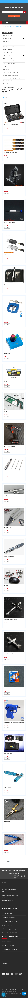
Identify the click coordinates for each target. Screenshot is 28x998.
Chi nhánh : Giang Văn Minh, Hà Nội (9, 932)
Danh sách (6, 97)
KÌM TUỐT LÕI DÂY (7, 527)
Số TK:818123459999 (6, 941)
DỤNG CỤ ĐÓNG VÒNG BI (9, 556)
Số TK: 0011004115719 (7, 925)
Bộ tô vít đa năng (8, 284)
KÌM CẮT (5, 846)
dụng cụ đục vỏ (7, 787)
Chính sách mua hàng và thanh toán (10, 870)
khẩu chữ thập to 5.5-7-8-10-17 (10, 619)
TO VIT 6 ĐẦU (6, 472)
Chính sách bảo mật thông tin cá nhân (15, 872)
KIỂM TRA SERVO (7, 353)
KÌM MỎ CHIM (6, 495)
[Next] (13, 861)
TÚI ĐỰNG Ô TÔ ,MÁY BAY (9, 753)
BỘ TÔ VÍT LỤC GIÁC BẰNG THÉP (10, 152)
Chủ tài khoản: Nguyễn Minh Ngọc (9, 929)
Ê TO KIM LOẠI (6, 188)
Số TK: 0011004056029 (7, 913)
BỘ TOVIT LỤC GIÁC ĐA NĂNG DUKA (11, 124)
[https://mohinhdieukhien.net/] (14, 7)
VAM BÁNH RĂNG (7, 319)
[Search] (22, 12)
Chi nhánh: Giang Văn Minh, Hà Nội (9, 921)
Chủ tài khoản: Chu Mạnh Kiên (8, 945)
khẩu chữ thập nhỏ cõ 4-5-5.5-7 (11, 653)
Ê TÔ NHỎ (6, 585)
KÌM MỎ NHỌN (7, 821)
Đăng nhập (15, 1)
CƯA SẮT (5, 411)
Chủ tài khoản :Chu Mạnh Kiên (8, 917)
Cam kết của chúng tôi (14, 873)
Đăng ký (8, 1)
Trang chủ (4, 26)
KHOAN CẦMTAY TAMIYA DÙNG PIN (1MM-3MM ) (14, 722)
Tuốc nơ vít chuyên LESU (9, 222)
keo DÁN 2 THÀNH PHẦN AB (9, 688)
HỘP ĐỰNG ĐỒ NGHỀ (8, 381)
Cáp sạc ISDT (6, 254)
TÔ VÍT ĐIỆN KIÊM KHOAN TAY (10, 446)
